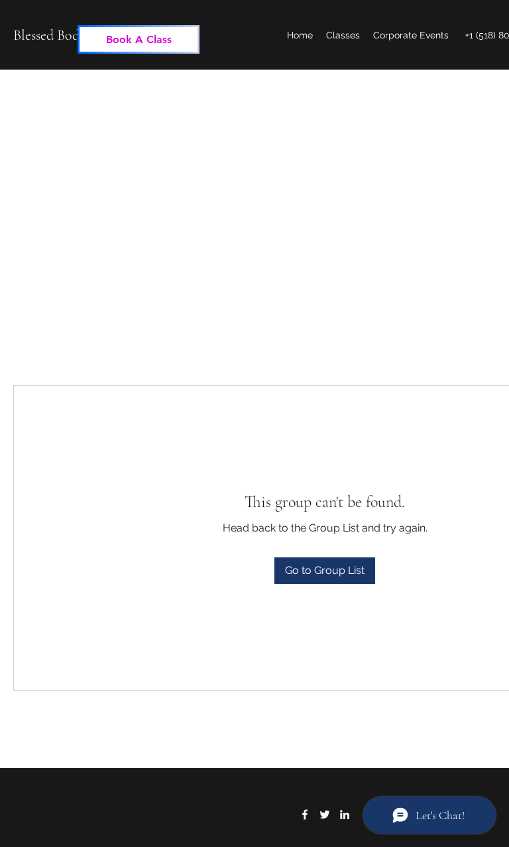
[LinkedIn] (344, 814)
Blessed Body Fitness (70, 35)
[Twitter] (324, 814)
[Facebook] (304, 814)
